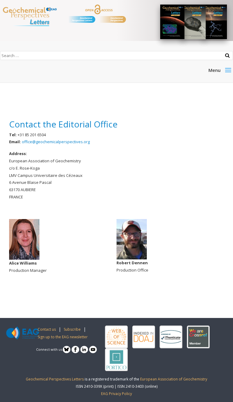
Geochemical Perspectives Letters (82, 19)
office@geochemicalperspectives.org (56, 141)
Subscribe (72, 329)
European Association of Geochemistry (173, 379)
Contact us (47, 329)
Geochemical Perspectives (116, 19)
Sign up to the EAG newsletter (63, 337)
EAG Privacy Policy (116, 393)
